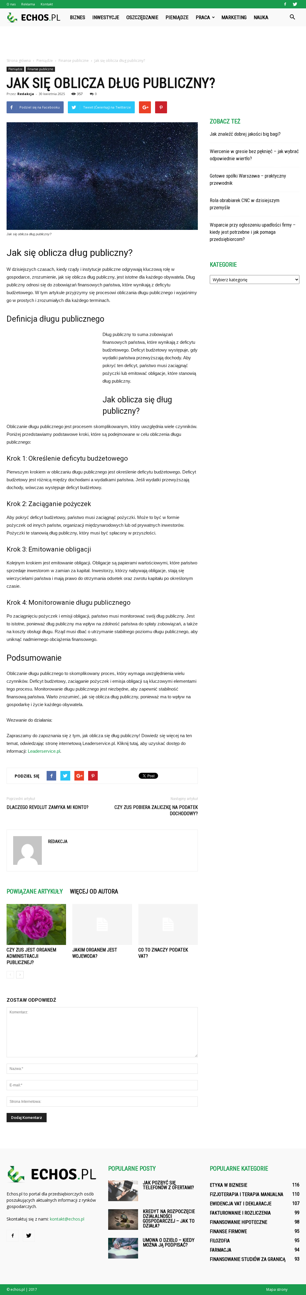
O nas (11, 4)
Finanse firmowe (228, 1231)
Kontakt (47, 4)
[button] (292, 17)
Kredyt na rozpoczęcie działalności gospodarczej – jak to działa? (169, 1219)
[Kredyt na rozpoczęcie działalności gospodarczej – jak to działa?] (123, 1219)
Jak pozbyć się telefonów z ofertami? (168, 1185)
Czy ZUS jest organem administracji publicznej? (31, 956)
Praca (203, 17)
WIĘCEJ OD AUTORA (94, 891)
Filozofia (220, 1241)
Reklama (28, 4)
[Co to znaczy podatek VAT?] (168, 924)
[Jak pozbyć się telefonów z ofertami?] (123, 1191)
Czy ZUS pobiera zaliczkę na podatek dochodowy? (156, 810)
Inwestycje (105, 17)
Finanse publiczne (40, 69)
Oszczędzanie (142, 17)
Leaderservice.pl (44, 751)
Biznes (77, 17)
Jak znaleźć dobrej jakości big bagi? (245, 134)
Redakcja (25, 93)
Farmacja (220, 1250)
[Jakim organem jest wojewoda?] (102, 924)
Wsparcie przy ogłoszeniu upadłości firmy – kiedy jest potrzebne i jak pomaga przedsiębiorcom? (253, 232)
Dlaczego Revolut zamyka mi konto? (47, 807)
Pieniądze (177, 17)
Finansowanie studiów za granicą (247, 1259)
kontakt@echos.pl (67, 1219)
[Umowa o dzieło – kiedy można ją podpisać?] (123, 1248)
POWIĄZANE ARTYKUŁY (35, 891)
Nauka (261, 17)
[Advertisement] (153, 42)
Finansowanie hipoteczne (238, 1222)
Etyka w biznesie (228, 1185)
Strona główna (19, 60)
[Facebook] (285, 4)
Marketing (234, 17)
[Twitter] (294, 4)
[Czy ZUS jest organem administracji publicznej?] (36, 924)
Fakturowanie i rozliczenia (240, 1213)
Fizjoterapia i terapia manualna (246, 1194)
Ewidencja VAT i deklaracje (240, 1204)
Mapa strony (276, 1289)
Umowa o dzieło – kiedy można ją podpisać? (169, 1242)
